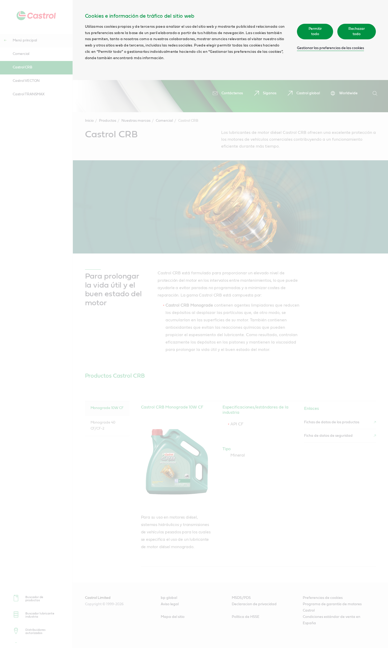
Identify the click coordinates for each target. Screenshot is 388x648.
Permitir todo (315, 31)
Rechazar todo (356, 31)
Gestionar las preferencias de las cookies (330, 48)
